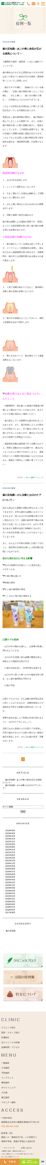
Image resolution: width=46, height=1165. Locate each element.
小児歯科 (5, 1068)
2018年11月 (10, 899)
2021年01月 (10, 860)
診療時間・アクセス (10, 1047)
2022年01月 (10, 850)
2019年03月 (10, 891)
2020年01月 (10, 882)
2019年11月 (10, 885)
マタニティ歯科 (8, 1102)
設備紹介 (5, 1037)
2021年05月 (10, 855)
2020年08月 (10, 869)
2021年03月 (10, 858)
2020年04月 (10, 880)
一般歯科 (5, 1063)
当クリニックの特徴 (10, 1042)
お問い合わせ (26, 1148)
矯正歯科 (5, 1097)
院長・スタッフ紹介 (10, 1032)
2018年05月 (10, 910)
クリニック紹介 (8, 1027)
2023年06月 (10, 833)
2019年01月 (10, 896)
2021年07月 (10, 852)
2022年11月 (10, 841)
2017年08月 (10, 912)
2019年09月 (10, 888)
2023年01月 (10, 839)
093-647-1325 (12, 1126)
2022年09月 (10, 844)
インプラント (7, 1078)
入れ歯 (4, 1092)
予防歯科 (5, 1073)
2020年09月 (10, 866)
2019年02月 (10, 893)
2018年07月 (10, 907)
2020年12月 (10, 863)
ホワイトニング (8, 1087)
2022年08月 (10, 847)
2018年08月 (10, 904)
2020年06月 (10, 874)
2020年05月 (10, 877)
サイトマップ (9, 1148)
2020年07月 (10, 871)
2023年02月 (10, 836)
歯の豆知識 (10, 931)
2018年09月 (10, 901)
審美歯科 (5, 1082)
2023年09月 (10, 830)
